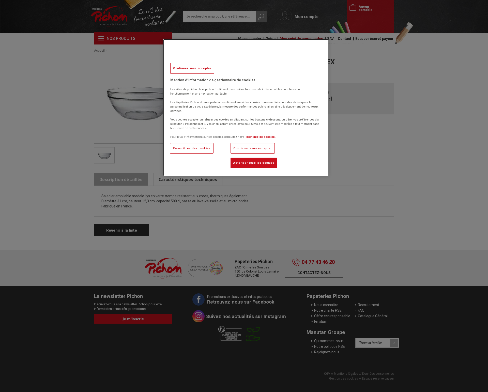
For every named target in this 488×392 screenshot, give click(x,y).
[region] (245, 107)
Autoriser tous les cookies (253, 162)
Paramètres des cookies (192, 148)
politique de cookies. (261, 137)
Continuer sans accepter (192, 68)
